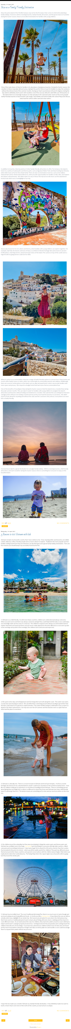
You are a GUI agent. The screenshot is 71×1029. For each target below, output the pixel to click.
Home (35, 1020)
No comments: (63, 523)
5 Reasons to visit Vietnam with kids (16, 534)
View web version (35, 1024)
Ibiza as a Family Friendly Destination (17, 7)
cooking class (46, 916)
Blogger (39, 1027)
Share (5, 526)
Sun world (28, 846)
